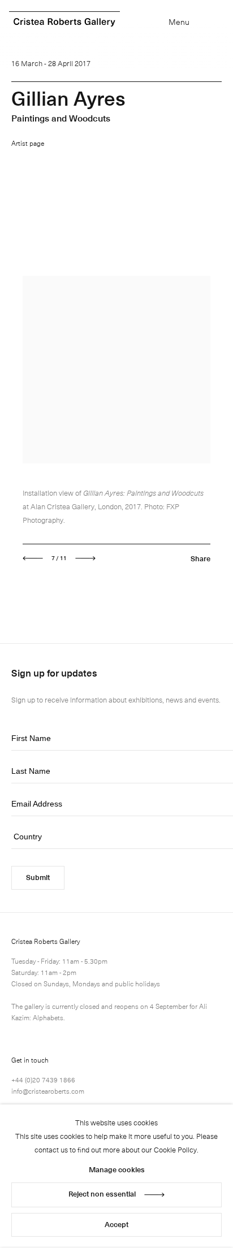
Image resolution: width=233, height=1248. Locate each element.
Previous (33, 558)
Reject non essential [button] (102, 1193)
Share (200, 558)
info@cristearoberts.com (47, 1091)
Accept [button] (116, 1224)
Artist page (27, 143)
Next (85, 558)
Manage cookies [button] (117, 1169)
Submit (38, 877)
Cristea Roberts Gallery (64, 22)
